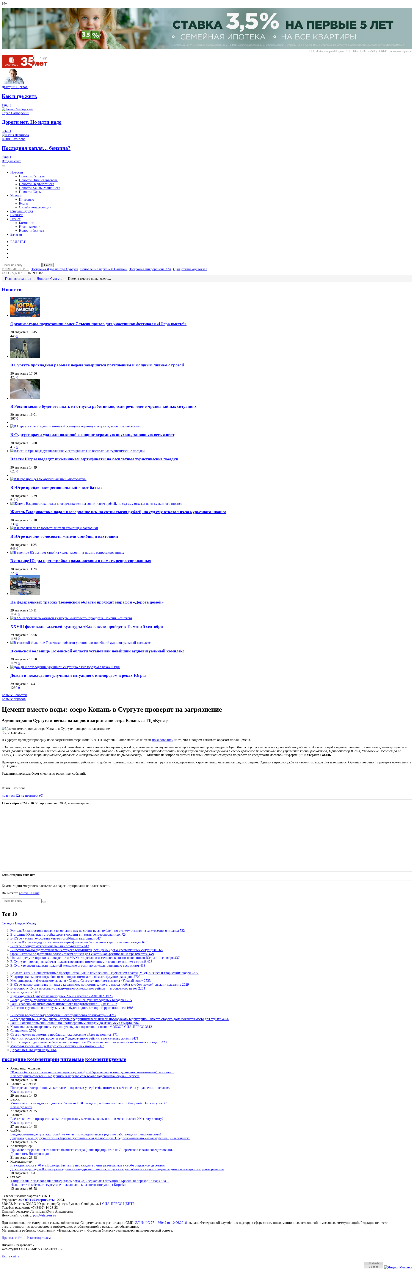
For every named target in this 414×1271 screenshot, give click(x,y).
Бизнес (15, 219)
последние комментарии (30, 1059)
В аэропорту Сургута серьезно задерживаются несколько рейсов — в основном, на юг (77, 988)
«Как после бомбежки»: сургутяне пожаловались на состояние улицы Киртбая (68, 1185)
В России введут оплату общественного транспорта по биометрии (63, 1015)
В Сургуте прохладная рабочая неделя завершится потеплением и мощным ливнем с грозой (97, 365)
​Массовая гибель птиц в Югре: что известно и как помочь (57, 1046)
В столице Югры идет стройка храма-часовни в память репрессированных (80, 560)
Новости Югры (30, 192)
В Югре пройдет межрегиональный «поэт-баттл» (56, 487)
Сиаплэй (16, 215)
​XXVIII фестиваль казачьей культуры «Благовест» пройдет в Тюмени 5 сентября (86, 626)
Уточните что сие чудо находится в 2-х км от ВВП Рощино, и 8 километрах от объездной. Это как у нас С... (89, 1103)
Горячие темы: (15, 269)
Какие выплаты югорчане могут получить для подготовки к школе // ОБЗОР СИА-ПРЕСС (81, 1027)
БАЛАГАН (18, 242)
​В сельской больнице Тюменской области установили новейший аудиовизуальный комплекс (97, 651)
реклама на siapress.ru (400, 51)
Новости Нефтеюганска (36, 184)
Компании (26, 223)
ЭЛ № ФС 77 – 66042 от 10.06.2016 (161, 1222)
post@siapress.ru (44, 1215)
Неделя (20, 923)
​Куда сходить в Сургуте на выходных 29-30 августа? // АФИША (61, 996)
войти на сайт (29, 893)
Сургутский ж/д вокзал (190, 269)
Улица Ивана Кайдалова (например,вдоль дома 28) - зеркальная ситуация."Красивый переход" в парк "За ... (89, 1181)
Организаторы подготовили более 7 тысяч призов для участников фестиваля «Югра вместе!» (98, 324)
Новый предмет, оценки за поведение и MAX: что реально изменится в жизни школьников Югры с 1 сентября (95, 958)
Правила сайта (12, 1238)
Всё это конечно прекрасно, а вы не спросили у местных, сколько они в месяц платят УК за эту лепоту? (86, 1119)
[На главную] (27, 66)
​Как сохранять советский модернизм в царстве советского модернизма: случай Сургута (75, 1076)
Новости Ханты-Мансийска (39, 188)
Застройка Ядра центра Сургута (54, 269)
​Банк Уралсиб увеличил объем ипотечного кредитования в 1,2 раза (63, 1004)
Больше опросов (14, 699)
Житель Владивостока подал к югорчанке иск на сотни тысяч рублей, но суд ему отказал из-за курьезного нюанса (118, 512)
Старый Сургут (21, 211)
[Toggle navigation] (3, 166)
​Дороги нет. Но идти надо (33, 1050)
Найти (48, 265)
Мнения (16, 195)
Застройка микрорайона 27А (150, 269)
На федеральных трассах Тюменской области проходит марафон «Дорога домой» (87, 602)
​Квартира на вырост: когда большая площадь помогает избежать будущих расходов (75, 977)
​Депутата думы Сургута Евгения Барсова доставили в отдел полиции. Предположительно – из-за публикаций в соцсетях (100, 1138)
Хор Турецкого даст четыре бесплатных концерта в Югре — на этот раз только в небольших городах (88, 1042)
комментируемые (105, 1059)
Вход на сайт (11, 161)
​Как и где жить (25, 992)
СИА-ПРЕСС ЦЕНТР (118, 1203)
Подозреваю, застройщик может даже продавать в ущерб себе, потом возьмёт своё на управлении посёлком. (90, 1088)
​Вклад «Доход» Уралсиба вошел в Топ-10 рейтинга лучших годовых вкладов (71, 1000)
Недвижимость (30, 226)
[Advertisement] (131, 839)
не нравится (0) (32, 795)
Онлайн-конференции (35, 207)
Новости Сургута (32, 176)
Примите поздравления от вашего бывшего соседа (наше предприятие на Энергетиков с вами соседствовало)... (92, 1150)
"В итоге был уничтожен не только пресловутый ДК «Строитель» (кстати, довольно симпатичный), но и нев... (92, 1072)
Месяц (31, 923)
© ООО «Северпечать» (37, 1200)
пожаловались (162, 740)
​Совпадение (23, 1030)
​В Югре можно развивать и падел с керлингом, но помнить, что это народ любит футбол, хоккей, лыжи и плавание (99, 984)
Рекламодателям (39, 1238)
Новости (16, 172)
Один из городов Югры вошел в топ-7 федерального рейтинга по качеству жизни (74, 1038)
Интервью (26, 199)
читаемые (72, 1059)
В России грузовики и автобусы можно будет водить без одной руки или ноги (71, 1008)
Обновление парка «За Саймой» (103, 269)
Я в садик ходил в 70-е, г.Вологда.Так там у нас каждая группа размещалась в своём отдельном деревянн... (88, 1165)
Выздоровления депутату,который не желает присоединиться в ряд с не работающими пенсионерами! (85, 1134)
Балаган (16, 234)
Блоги (23, 203)
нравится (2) (11, 795)
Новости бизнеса (31, 230)
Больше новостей (14, 695)
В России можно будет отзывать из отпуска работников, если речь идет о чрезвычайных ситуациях (103, 406)
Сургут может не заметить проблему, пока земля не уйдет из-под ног (64, 1034)
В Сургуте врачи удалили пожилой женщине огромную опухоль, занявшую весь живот (92, 434)
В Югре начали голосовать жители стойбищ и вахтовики (64, 536)
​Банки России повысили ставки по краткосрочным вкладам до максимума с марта (75, 1023)
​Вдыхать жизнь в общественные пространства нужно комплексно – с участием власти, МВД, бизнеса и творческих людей (104, 973)
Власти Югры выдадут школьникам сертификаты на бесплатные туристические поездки (94, 459)
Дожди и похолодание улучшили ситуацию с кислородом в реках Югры (78, 675)
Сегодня (8, 923)
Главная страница (18, 278)
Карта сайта (10, 1256)
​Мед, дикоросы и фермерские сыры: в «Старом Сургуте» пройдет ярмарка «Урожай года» (80, 980)
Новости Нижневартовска (38, 180)
